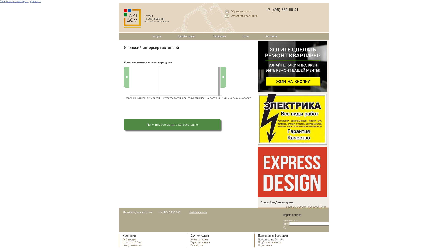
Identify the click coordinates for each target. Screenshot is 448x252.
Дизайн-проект (187, 36)
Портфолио (219, 36)
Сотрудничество (132, 245)
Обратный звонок (241, 11)
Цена (246, 36)
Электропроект (199, 239)
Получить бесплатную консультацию (172, 124)
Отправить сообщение (244, 16)
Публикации (129, 239)
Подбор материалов (269, 242)
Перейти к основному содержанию (20, 1)
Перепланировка (200, 242)
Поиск (286, 223)
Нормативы (265, 245)
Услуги (157, 36)
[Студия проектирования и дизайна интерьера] (132, 19)
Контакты (271, 36)
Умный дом (196, 245)
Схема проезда (198, 212)
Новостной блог (132, 242)
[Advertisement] (172, 105)
